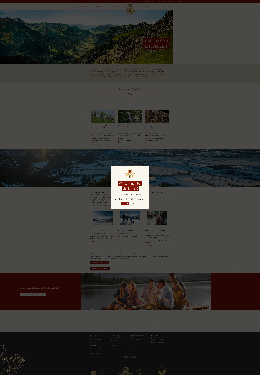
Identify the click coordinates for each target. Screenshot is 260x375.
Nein (134, 203)
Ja (124, 203)
